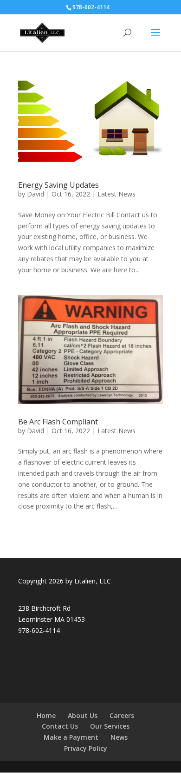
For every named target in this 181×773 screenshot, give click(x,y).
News (119, 737)
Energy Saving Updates (58, 185)
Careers (122, 715)
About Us (82, 715)
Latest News (116, 194)
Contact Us (60, 726)
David (35, 194)
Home (46, 715)
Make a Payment (71, 737)
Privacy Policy (85, 748)
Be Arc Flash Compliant (58, 422)
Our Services (109, 726)
